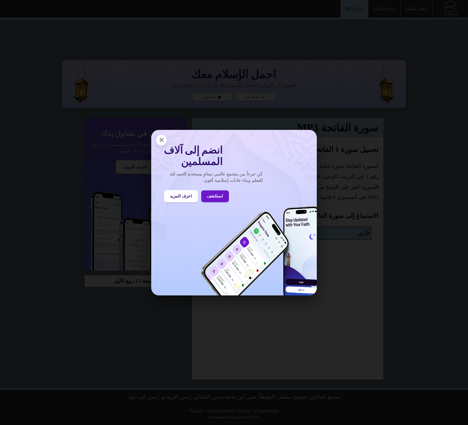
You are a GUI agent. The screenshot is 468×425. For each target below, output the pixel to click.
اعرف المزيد (181, 196)
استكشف (215, 196)
